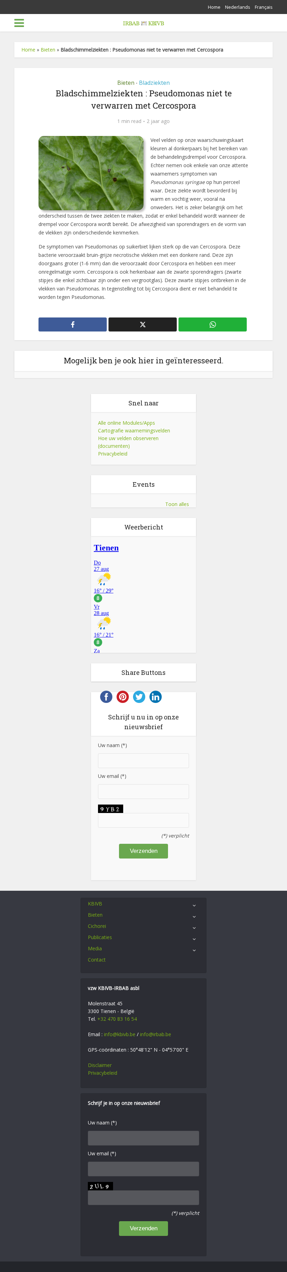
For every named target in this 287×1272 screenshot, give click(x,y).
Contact (97, 959)
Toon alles (177, 504)
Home (214, 7)
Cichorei (97, 926)
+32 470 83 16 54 (117, 1018)
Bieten (48, 49)
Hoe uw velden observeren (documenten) (128, 442)
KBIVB (95, 903)
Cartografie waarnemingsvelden (134, 430)
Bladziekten (154, 83)
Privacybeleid (112, 453)
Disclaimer (100, 1065)
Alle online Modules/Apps (126, 422)
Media (95, 948)
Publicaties (100, 937)
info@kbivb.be (119, 1034)
